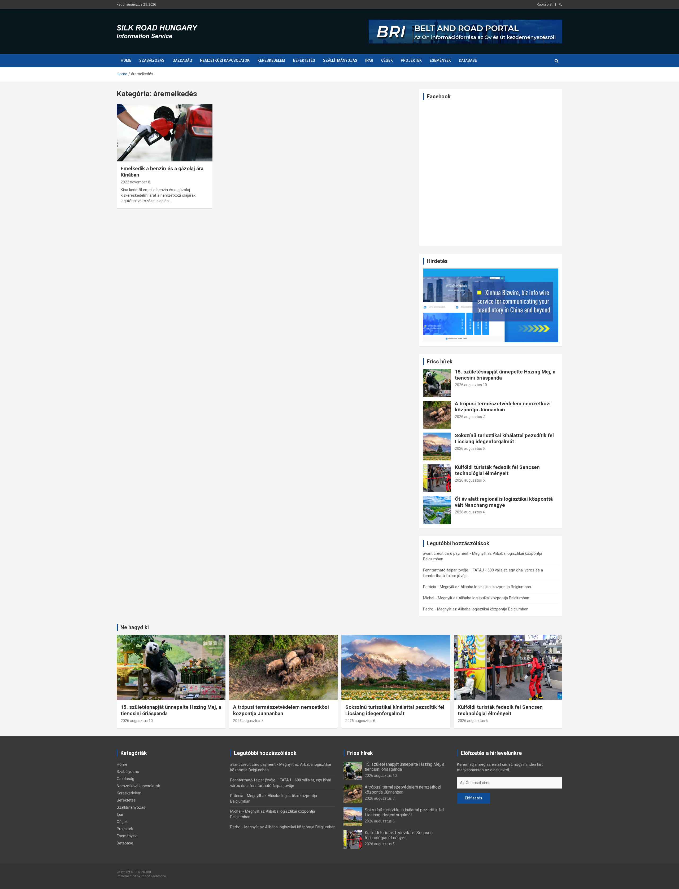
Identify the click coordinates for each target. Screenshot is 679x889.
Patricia (429, 586)
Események (440, 60)
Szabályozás (151, 60)
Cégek (387, 60)
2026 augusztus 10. (471, 385)
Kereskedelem (271, 60)
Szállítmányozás (340, 60)
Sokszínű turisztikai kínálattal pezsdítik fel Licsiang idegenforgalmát (504, 438)
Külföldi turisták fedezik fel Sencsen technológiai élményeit (497, 470)
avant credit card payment (445, 553)
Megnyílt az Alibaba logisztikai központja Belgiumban (485, 586)
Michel (428, 598)
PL (560, 4)
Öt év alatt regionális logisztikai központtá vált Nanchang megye (504, 502)
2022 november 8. (136, 182)
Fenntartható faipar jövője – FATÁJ (453, 570)
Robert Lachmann (153, 876)
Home (126, 60)
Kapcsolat (544, 4)
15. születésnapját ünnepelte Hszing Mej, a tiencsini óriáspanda (505, 375)
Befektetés (304, 60)
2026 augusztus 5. (470, 480)
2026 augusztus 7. (470, 417)
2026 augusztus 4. (470, 512)
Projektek (411, 60)
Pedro (428, 609)
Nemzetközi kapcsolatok (225, 60)
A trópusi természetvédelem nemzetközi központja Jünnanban (503, 407)
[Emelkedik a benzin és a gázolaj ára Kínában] (164, 133)
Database (468, 60)
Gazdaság (182, 60)
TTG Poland (142, 872)
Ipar (369, 60)
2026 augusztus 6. (470, 448)
